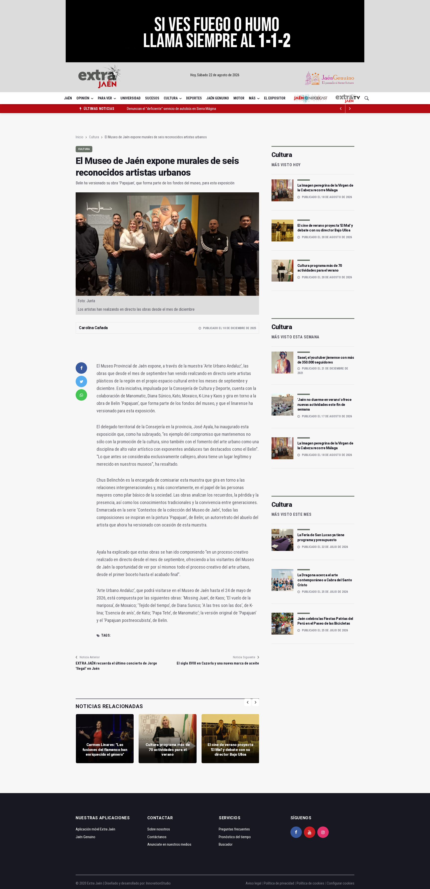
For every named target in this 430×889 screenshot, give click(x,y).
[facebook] (81, 368)
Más (252, 98)
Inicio (79, 137)
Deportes (194, 98)
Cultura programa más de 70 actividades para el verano (168, 749)
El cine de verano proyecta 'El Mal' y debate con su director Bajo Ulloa (230, 749)
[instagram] (323, 832)
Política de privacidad (279, 883)
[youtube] (309, 832)
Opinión (82, 98)
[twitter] (81, 381)
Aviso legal (253, 883)
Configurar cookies (340, 883)
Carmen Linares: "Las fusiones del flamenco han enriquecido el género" (104, 749)
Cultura (171, 98)
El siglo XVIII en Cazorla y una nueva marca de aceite (218, 663)
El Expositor (274, 98)
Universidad (130, 98)
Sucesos (152, 98)
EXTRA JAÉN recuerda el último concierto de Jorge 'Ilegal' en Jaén (116, 666)
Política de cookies (310, 883)
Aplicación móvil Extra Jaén (95, 829)
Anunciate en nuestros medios (169, 844)
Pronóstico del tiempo (235, 837)
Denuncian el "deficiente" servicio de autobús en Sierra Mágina (171, 108)
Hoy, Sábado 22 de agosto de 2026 (214, 75)
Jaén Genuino (217, 98)
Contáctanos (156, 837)
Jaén (68, 98)
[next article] (340, 108)
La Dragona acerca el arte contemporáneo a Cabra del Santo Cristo (324, 580)
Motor (238, 98)
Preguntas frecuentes (234, 829)
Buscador (225, 844)
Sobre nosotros (158, 829)
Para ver (105, 98)
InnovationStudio (158, 883)
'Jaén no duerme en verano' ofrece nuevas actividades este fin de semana (324, 404)
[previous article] (349, 108)
